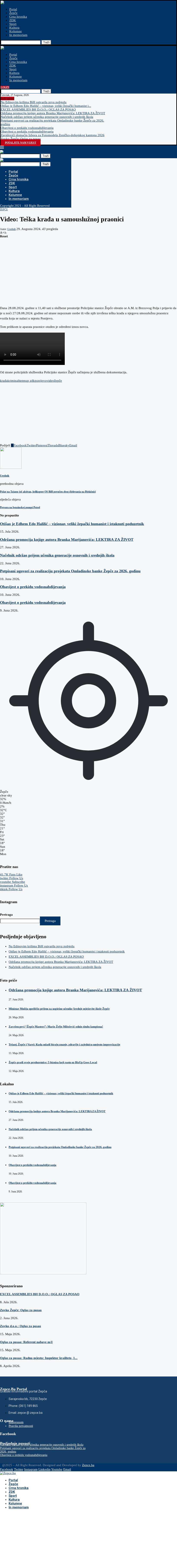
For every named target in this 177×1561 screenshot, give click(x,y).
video (50, 380)
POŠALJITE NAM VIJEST (20, 142)
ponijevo (41, 380)
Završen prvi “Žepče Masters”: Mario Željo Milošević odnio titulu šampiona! (56, 1026)
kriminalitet (15, 380)
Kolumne (15, 31)
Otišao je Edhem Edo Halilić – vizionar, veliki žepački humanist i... (46, 106)
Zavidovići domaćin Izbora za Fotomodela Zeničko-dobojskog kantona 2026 (52, 135)
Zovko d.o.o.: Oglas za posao (20, 1326)
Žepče (13, 13)
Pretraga (6, 914)
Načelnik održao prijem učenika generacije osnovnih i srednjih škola (47, 117)
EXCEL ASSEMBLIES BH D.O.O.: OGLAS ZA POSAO (38, 109)
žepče (58, 380)
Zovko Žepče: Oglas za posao (21, 139)
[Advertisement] (88, 268)
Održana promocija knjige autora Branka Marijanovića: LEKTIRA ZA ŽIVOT (53, 113)
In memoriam (18, 35)
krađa (4, 380)
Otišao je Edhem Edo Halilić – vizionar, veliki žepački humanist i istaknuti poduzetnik (72, 524)
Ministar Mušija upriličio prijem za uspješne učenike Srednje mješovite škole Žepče (59, 1008)
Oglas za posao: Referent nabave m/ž (26, 1342)
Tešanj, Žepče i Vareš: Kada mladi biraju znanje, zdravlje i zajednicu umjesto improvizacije (64, 1044)
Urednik (11, 229)
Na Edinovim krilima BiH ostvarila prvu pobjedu (33, 102)
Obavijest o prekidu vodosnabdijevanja (27, 128)
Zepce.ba (88, 1465)
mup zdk (29, 380)
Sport (12, 24)
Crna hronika (18, 16)
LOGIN (5, 87)
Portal (13, 9)
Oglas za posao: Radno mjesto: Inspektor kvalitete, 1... (38, 1358)
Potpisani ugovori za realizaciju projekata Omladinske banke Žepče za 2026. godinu (70, 571)
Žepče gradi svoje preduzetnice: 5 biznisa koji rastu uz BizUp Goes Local (53, 1062)
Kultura (14, 27)
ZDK (12, 20)
